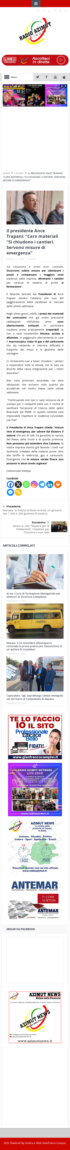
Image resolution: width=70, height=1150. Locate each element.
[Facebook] (10, 484)
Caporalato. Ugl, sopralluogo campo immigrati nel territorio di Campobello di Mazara (34, 697)
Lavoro (32, 258)
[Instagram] (34, 484)
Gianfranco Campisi (54, 1143)
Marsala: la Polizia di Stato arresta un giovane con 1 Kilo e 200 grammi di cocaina (32, 511)
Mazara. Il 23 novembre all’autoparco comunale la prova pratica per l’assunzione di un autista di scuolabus (34, 646)
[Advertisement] (35, 1086)
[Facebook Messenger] (10, 492)
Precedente (13, 506)
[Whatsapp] (26, 484)
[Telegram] (42, 484)
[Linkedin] (49, 484)
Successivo (39, 522)
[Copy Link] (18, 492)
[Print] (57, 484)
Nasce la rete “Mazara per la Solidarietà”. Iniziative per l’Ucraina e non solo (31, 529)
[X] (18, 484)
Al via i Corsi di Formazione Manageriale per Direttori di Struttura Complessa (33, 595)
